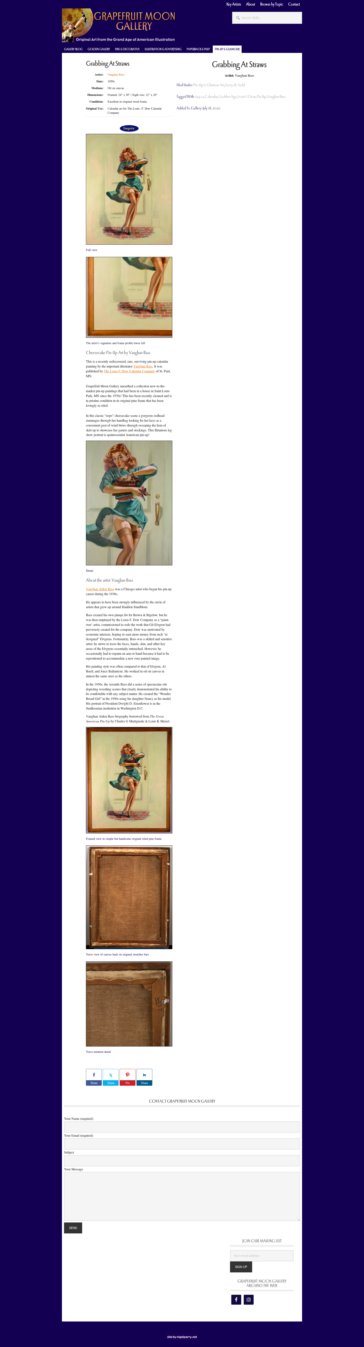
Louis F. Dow (247, 96)
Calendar (211, 96)
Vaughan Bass (116, 74)
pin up (261, 96)
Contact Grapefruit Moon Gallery (182, 1101)
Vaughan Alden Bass (100, 589)
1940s (199, 96)
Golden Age (228, 96)
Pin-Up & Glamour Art (208, 85)
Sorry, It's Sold (235, 85)
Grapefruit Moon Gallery (119, 25)
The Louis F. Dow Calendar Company (129, 371)
